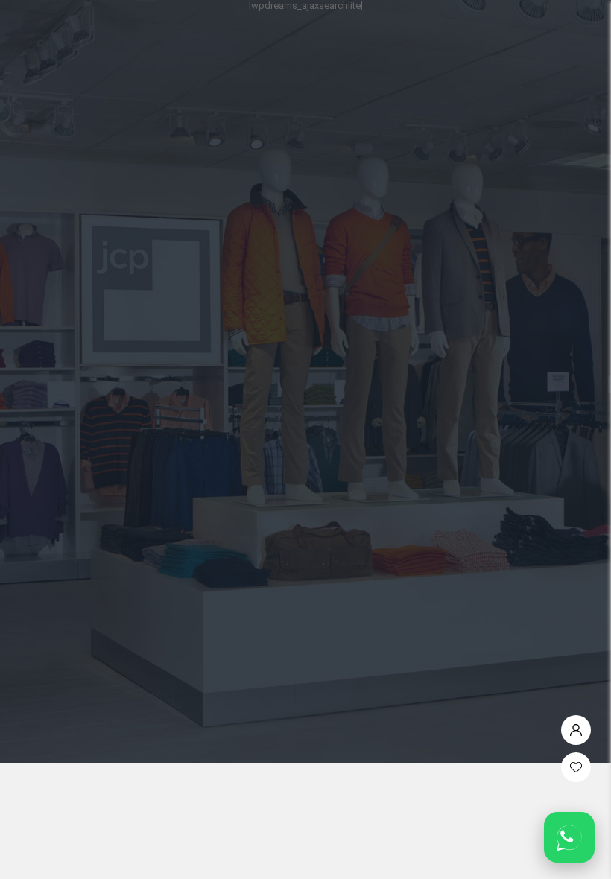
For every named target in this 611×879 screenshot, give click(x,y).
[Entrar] (576, 726)
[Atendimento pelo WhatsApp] (569, 837)
